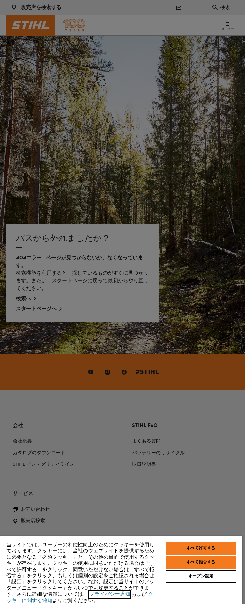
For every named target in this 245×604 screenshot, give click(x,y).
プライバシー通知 (109, 594)
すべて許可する (201, 548)
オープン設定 (200, 576)
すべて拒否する (201, 562)
